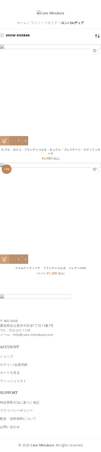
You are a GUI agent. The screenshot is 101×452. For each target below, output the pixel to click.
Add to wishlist (94, 51)
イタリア (50, 22)
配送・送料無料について (18, 418)
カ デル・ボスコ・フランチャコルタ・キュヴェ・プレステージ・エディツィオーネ (50, 151)
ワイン (35, 22)
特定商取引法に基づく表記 (19, 402)
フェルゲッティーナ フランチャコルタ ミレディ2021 (50, 268)
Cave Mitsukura (42, 445)
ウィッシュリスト (13, 380)
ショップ (6, 356)
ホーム (22, 22)
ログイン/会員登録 (13, 364)
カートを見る (10, 372)
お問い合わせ (10, 427)
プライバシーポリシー (16, 410)
